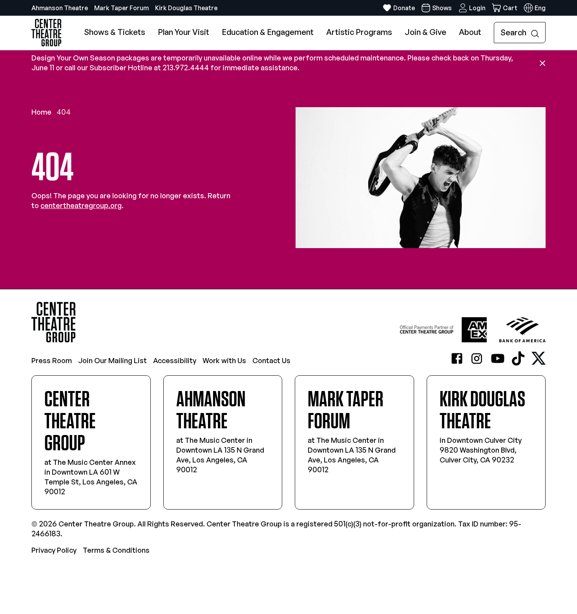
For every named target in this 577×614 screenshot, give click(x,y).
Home (41, 112)
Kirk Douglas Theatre (186, 8)
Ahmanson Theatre (59, 8)
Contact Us (271, 360)
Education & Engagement (268, 32)
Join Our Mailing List (112, 360)
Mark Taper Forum (121, 8)
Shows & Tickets (114, 32)
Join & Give (425, 32)
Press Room (51, 360)
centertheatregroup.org (81, 205)
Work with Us (224, 360)
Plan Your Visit (183, 32)
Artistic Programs (359, 32)
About (470, 32)
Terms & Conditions (116, 550)
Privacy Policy (54, 550)
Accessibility (174, 360)
